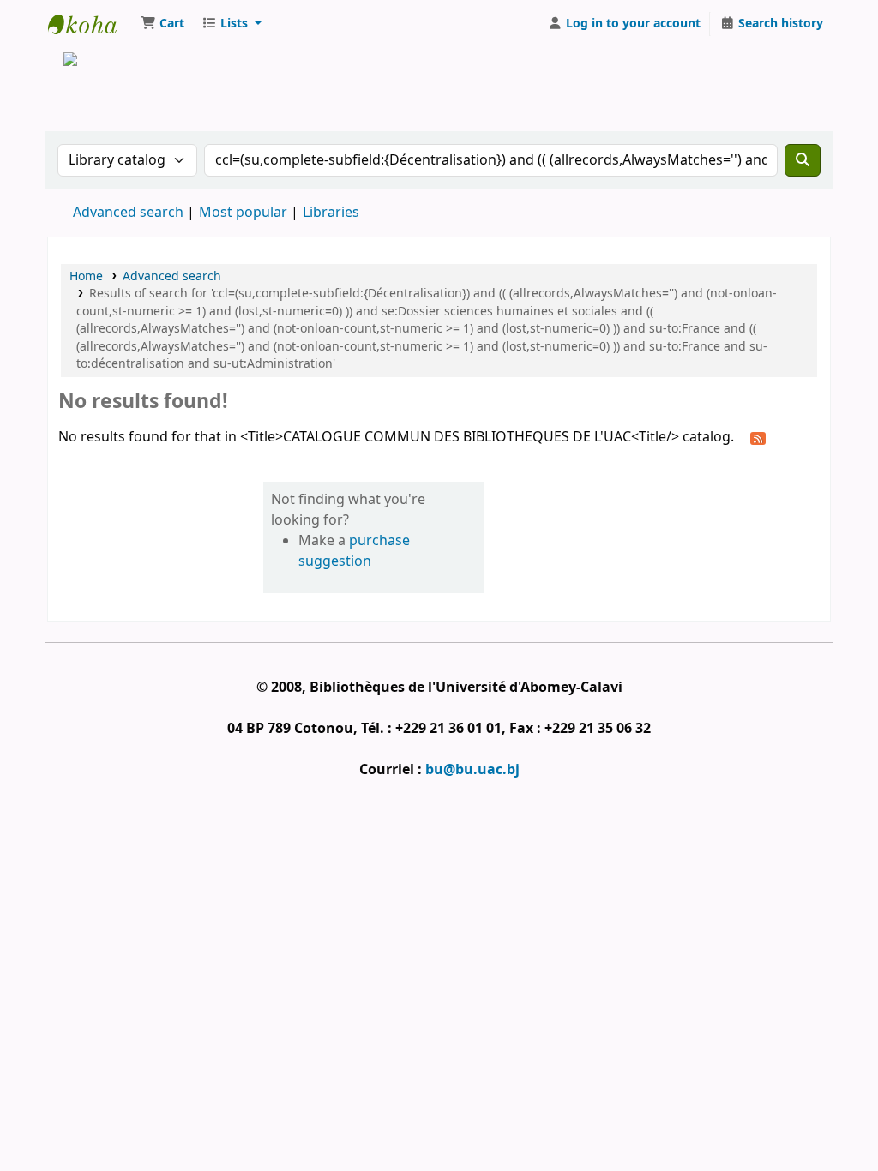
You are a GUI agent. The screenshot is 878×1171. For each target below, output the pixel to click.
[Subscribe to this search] (758, 438)
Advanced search (128, 212)
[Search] (803, 160)
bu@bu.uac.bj (472, 770)
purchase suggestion (354, 551)
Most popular (243, 212)
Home (86, 276)
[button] (162, 24)
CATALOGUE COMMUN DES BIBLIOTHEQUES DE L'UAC (91, 24)
